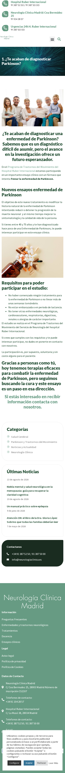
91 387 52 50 (17, 5)
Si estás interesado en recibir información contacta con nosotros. (32, 401)
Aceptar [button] (29, 763)
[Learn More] (6, 3)
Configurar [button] (14, 763)
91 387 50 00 (33, 5)
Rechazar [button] (41, 763)
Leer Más (53, 763)
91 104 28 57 (17, 19)
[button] (52, 39)
